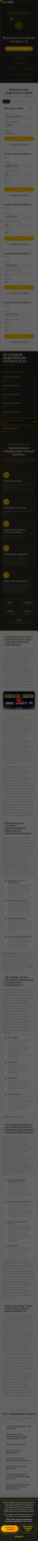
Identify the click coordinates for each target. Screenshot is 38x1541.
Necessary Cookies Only (28, 1528)
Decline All (19, 1536)
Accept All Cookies (10, 1529)
